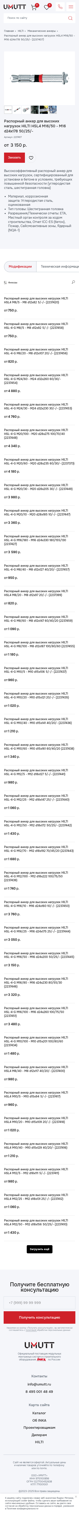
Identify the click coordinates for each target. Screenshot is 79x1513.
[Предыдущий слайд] (10, 78)
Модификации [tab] (20, 266)
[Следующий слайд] (68, 78)
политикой (31, 1330)
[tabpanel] (39, 767)
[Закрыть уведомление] (76, 1497)
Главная (9, 31)
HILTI (20, 31)
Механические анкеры (42, 31)
